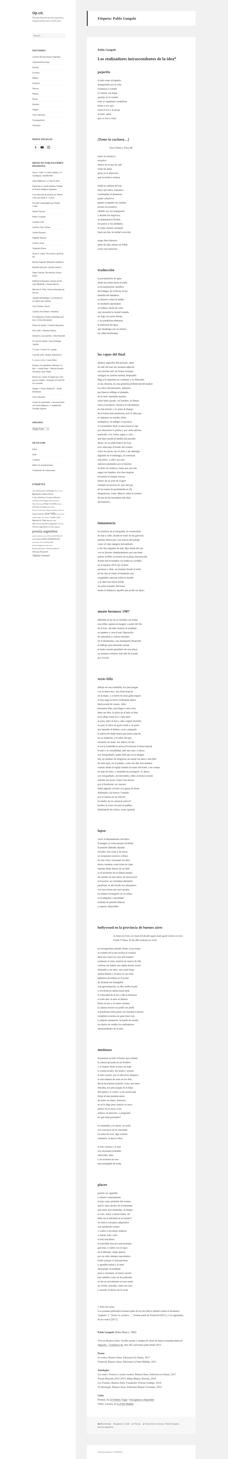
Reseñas (35, 104)
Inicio (34, 449)
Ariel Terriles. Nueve (41, 306)
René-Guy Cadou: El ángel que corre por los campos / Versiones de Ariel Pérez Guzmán (48, 380)
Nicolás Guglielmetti (40, 527)
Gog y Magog (46, 510)
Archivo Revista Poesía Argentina (46, 57)
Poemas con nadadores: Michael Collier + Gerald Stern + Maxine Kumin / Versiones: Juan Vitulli (48, 368)
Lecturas (35, 73)
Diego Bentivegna (37, 504)
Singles (35, 109)
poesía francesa (57, 536)
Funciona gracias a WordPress (110, 1452)
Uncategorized (38, 120)
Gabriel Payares (39, 232)
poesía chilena (46, 536)
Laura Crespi (36, 517)
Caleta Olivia (47, 494)
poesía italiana (36, 539)
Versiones (36, 125)
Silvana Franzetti (40, 551)
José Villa (50, 513)
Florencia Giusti (37, 510)
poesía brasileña (37, 536)
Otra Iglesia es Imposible (141, 1399)
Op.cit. (38, 13)
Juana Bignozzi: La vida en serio (46, 181)
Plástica (35, 94)
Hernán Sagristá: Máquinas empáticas (48, 262)
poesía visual (48, 545)
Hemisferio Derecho (58, 510)
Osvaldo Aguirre (54, 527)
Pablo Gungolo (107, 49)
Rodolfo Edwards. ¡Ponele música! (46, 267)
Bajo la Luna (59, 491)
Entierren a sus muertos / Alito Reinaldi (48, 336)
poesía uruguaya (38, 545)
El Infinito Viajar (118, 1399)
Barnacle (36, 494)
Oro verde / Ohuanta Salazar (44, 330)
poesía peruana (48, 542)
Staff (34, 454)
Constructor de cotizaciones (43, 470)
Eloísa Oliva (51, 507)
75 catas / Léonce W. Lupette (44, 349)
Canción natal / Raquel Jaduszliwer (47, 355)
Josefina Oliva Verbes (41, 227)
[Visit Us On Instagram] (48, 147)
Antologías (50, 491)
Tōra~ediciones (38, 115)
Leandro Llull (38, 222)
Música (35, 78)
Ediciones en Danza (39, 507)
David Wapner (43, 501)
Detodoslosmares (54, 500)
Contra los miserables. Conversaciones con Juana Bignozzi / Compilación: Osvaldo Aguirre (48, 405)
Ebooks (35, 67)
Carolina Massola (53, 497)
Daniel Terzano (38, 211)
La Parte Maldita (125, 1403)
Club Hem (35, 501)
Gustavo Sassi (38, 243)
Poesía (35, 99)
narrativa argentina (49, 523)
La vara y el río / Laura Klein (44, 360)
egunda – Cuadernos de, (111, 1344)
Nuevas (35, 88)
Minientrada (105, 1424)
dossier (59, 504)
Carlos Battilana (38, 497)
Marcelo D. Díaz (39, 520)
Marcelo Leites (51, 521)
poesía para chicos (37, 542)
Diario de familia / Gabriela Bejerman (48, 325)
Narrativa (36, 83)
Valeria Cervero (41, 555)
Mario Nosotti (36, 524)
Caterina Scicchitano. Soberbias (45, 311)
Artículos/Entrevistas (41, 62)
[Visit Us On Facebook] (35, 147)
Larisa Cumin (60, 514)
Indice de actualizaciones (42, 465)
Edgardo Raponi (39, 238)
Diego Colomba (50, 504)
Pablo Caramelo (39, 217)
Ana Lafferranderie (39, 491)
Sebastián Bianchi (52, 548)
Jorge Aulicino (38, 514)
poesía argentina (45, 531)
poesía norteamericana (51, 539)
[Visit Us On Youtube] (42, 147)
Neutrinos (61, 524)
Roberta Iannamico (39, 548)
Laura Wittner (45, 517)
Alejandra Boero (39, 248)
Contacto (36, 460)
